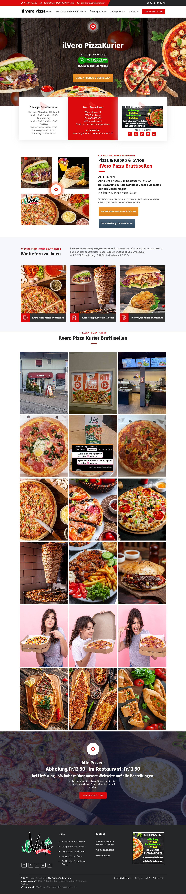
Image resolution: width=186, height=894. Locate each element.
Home (48, 11)
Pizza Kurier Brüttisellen (73, 841)
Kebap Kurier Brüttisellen (73, 846)
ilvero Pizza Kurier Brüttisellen (70, 11)
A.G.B (148, 878)
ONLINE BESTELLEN (153, 11)
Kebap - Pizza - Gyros (72, 856)
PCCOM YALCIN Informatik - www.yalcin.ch (56, 887)
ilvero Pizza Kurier (38, 878)
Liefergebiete (117, 11)
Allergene (139, 878)
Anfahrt (133, 11)
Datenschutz (158, 878)
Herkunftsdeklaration (123, 878)
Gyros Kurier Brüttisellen (73, 851)
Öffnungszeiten (97, 11)
